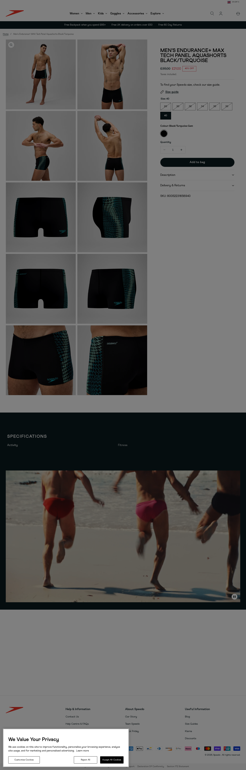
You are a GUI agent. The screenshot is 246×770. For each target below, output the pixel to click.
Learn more (82, 750)
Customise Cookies (24, 760)
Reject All (85, 760)
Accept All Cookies (111, 760)
